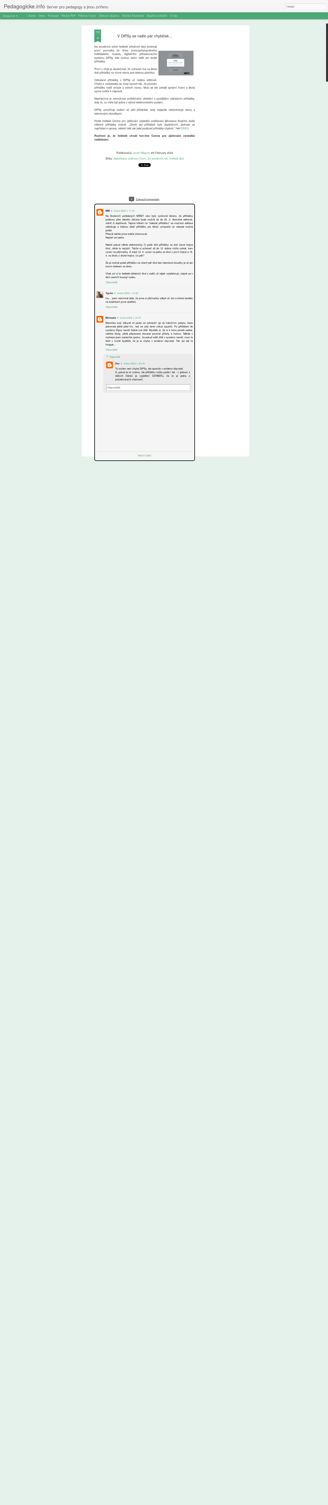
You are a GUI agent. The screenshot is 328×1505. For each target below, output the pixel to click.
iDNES (185, 128)
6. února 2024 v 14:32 (126, 292)
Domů (32, 15)
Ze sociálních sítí (158, 158)
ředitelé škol (177, 158)
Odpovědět (111, 282)
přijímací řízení (137, 158)
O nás (173, 15)
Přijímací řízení (87, 15)
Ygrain (109, 292)
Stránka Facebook (133, 15)
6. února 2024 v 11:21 (122, 210)
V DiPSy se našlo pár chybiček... (144, 36)
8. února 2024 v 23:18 (132, 363)
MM (107, 210)
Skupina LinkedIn (157, 15)
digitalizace (120, 158)
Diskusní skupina (109, 15)
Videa (41, 15)
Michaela (110, 317)
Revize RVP (69, 15)
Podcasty (53, 15)
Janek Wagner (141, 153)
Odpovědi (114, 356)
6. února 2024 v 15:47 (129, 317)
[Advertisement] (216, 89)
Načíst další (144, 455)
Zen (117, 363)
